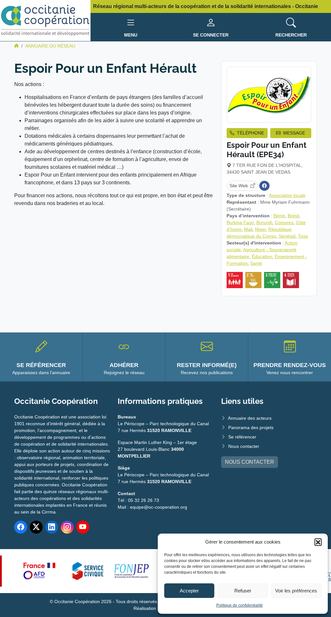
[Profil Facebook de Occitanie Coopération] (20, 527)
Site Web (239, 185)
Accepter (189, 590)
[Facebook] (264, 186)
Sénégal (287, 236)
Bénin (279, 215)
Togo (303, 236)
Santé (256, 263)
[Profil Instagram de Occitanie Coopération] (67, 527)
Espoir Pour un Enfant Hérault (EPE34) (266, 149)
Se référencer (242, 436)
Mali (248, 229)
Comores (284, 222)
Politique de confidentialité (239, 605)
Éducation (262, 256)
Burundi (264, 222)
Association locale (287, 195)
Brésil (293, 215)
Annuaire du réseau (50, 46)
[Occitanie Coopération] (45, 20)
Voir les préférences (296, 590)
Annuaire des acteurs (250, 418)
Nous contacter (243, 446)
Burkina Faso (240, 222)
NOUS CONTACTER (249, 462)
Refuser (242, 590)
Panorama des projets (250, 427)
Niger (260, 229)
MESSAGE (294, 132)
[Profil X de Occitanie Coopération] (36, 527)
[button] (318, 542)
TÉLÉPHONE (250, 132)
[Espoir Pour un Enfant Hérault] (269, 95)
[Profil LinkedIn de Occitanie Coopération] (51, 527)
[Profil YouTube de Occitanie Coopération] (82, 527)
